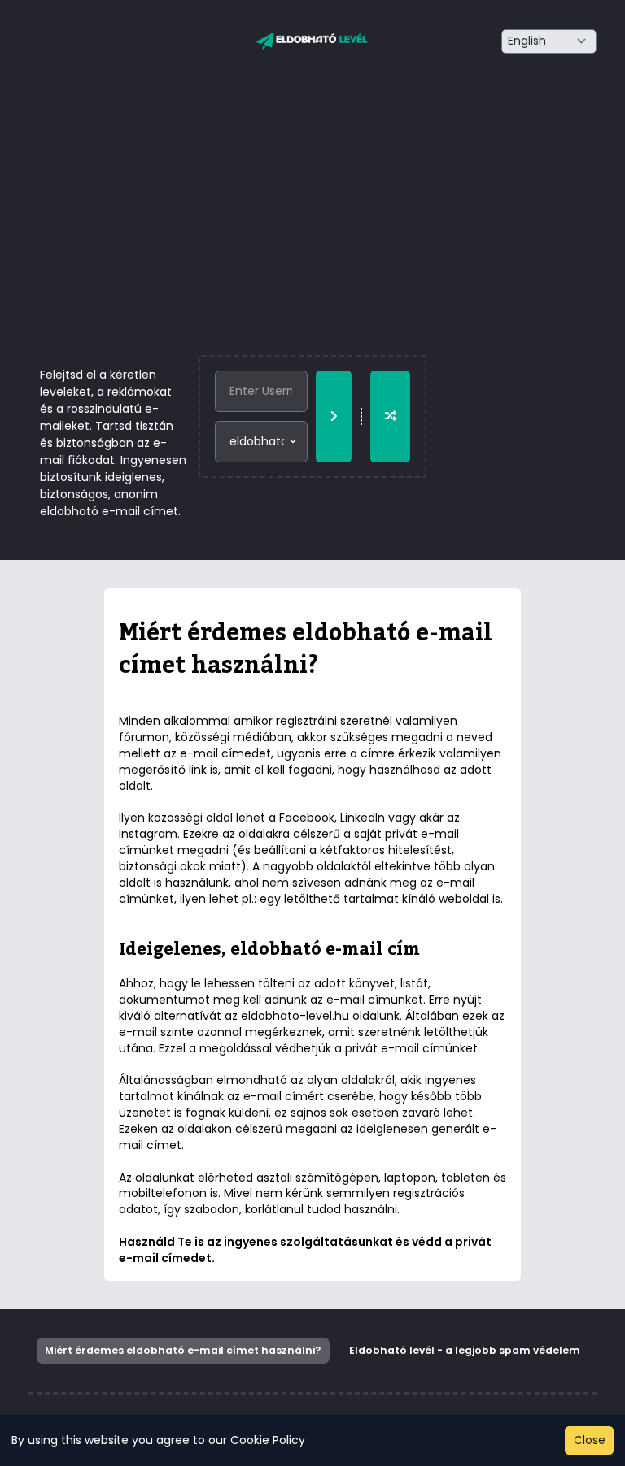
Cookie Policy (267, 1440)
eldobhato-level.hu (295, 1016)
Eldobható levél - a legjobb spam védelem (464, 1350)
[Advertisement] (312, 233)
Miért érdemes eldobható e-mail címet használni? (183, 1350)
